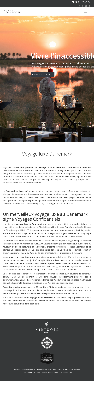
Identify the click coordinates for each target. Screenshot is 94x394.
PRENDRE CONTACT (42, 74)
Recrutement (53, 372)
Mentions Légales (40, 372)
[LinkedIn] (86, 5)
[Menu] (85, 11)
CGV (60, 372)
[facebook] (79, 5)
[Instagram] (82, 5)
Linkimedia (28, 372)
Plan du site (68, 372)
